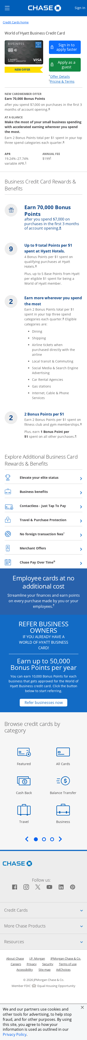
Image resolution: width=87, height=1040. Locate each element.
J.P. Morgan (37, 958)
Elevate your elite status (50, 477)
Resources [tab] (45, 941)
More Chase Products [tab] (45, 926)
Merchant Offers (44, 548)
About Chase (15, 958)
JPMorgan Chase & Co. (66, 958)
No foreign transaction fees (51, 534)
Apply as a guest (69, 64)
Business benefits (45, 491)
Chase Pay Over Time (49, 562)
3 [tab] (52, 839)
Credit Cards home (16, 22)
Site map (45, 970)
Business (63, 821)
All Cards (63, 763)
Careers (16, 964)
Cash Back (24, 792)
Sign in (81, 7)
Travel (25, 821)
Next (60, 839)
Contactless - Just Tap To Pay (51, 505)
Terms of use (68, 964)
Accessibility (24, 970)
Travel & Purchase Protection (51, 519)
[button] (82, 1007)
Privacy (32, 964)
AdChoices (63, 970)
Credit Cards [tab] (45, 910)
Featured (24, 763)
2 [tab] (44, 839)
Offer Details (60, 76)
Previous (27, 839)
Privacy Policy (14, 1034)
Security (47, 964)
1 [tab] (35, 839)
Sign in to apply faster (68, 47)
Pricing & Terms (62, 81)
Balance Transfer (63, 792)
